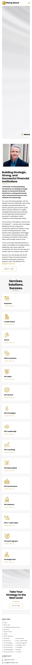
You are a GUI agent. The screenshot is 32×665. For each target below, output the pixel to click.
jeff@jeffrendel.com (8, 264)
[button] (29, 3)
